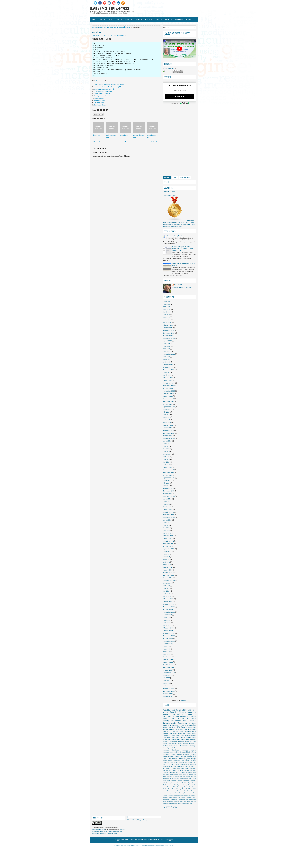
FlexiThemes (124, 845)
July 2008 (166, 646)
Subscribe (179, 96)
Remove (170, 795)
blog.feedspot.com (169, 195)
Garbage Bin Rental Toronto (165, 845)
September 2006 (169, 696)
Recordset (176, 760)
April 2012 (166, 530)
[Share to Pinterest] (102, 114)
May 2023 (166, 349)
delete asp (96, 135)
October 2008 (168, 638)
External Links (169, 723)
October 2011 (167, 546)
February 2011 (168, 567)
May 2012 (166, 528)
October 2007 (168, 670)
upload (185, 803)
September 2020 (169, 391)
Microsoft (193, 764)
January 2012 (167, 538)
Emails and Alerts (170, 744)
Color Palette (166, 780)
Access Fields (174, 774)
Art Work (179, 731)
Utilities (175, 717)
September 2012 (169, 517)
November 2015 (168, 472)
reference (193, 801)
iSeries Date (188, 799)
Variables (193, 760)
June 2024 (166, 314)
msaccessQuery (190, 735)
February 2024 (168, 325)
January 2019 (167, 428)
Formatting (180, 787)
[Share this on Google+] (104, 110)
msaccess (170, 801)
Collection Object (190, 731)
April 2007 (166, 686)
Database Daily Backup (175, 236)
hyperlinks (181, 799)
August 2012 (167, 520)
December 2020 (168, 383)
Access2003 (170, 776)
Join (181, 764)
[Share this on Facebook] (98, 110)
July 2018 (166, 443)
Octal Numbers (191, 791)
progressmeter (179, 762)
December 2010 (168, 573)
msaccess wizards (175, 772)
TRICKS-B (138, 19)
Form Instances (172, 758)
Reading (165, 795)
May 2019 (166, 417)
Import (170, 789)
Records (187, 766)
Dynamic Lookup (182, 784)
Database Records (176, 782)
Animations (178, 714)
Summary (193, 795)
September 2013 (169, 496)
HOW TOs (148, 19)
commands (174, 799)
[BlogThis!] (96, 114)
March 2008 (167, 657)
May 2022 (166, 359)
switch (169, 803)
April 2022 (166, 362)
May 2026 (166, 307)
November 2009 (169, 607)
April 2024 (166, 320)
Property (166, 733)
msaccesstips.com (98, 830)
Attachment (166, 778)
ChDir (194, 778)
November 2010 (168, 575)
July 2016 (166, 457)
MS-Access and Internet (122, 27)
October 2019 (167, 404)
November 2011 (168, 543)
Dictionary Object (178, 737)
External (169, 787)
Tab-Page (165, 797)
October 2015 (167, 475)
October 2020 (168, 388)
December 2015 (168, 470)
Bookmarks (183, 778)
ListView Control (169, 735)
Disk (175, 784)
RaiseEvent (180, 766)
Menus (165, 760)
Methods (186, 764)
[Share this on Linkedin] (107, 110)
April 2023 (166, 351)
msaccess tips (169, 727)
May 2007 (166, 683)
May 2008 (166, 651)
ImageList (182, 758)
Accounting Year (180, 776)
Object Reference (173, 748)
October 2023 (168, 335)
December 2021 (168, 367)
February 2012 (168, 536)
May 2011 (166, 559)
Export (164, 787)
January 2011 (167, 570)
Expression (170, 764)
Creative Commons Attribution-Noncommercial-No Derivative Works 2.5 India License (108, 832)
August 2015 (167, 480)
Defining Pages (186, 782)
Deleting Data (99, 103)
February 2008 (168, 659)
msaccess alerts (178, 801)
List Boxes (185, 740)
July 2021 (166, 372)
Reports (182, 712)
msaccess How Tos (177, 733)
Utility (194, 768)
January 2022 (168, 365)
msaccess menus (169, 754)
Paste (176, 793)
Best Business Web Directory (180, 224)
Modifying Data (99, 100)
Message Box (175, 791)
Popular (166, 177)
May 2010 (166, 591)
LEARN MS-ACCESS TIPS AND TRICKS (109, 8)
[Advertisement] (126, 220)
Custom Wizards (169, 746)
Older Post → (156, 142)
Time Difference (186, 768)
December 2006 (168, 688)
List (177, 789)
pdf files (187, 801)
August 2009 (167, 615)
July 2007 (166, 678)
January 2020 (168, 396)
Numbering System (169, 766)
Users (183, 797)
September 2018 (169, 438)
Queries (180, 723)
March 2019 (167, 422)
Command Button (185, 752)
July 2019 (166, 412)
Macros (193, 758)
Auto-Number (188, 756)
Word (194, 797)
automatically (166, 799)
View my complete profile (181, 287)
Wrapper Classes (183, 770)
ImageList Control (174, 740)
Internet (168, 19)
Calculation (167, 737)
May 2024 (166, 317)
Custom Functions (189, 744)
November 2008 (169, 636)
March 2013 (167, 507)
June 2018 (166, 446)
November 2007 (169, 667)
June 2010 (166, 588)
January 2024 (167, 328)
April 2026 (166, 309)
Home (94, 19)
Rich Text (176, 795)
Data (194, 742)
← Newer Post (97, 142)
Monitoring (183, 791)
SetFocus (187, 795)
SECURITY (158, 19)
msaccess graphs (189, 750)
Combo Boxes (191, 733)
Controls (188, 742)
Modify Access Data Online (103, 96)
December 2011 (168, 541)
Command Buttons (177, 742)
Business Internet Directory (180, 222)
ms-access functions (188, 748)
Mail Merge (189, 789)
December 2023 (168, 330)
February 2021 (168, 378)
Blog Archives (185, 177)
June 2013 (166, 504)
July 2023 (166, 343)
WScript (165, 770)
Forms (166, 709)
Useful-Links (169, 192)
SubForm (169, 768)
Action (188, 776)
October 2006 (168, 694)
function (165, 772)
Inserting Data (99, 98)
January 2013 (167, 509)
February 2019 (168, 425)
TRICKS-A (128, 19)
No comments (119, 35)
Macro (184, 789)
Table (174, 768)
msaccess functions (171, 750)
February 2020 (168, 393)
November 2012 (168, 515)
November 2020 (169, 386)
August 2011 (167, 551)
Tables (178, 768)
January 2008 (168, 662)
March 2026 (167, 312)
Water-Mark (188, 797)
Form (180, 744)
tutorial (184, 772)
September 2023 (169, 338)
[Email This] (94, 114)
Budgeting (189, 778)
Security (193, 766)
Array (188, 723)
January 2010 (167, 601)
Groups (186, 787)
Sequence (182, 795)
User (179, 797)
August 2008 (167, 644)
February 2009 (168, 628)
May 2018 (166, 449)
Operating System (168, 793)
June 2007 (166, 680)
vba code (189, 803)
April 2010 (166, 594)
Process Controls (169, 731)
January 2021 (167, 380)
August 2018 (167, 441)
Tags (174, 177)
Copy (194, 762)
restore (165, 803)
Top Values (185, 760)
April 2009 (166, 623)
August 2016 (167, 454)
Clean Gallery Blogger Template (138, 820)
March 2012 (167, 533)
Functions (176, 710)
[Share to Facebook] (100, 114)
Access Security (175, 756)
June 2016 (166, 459)
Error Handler (192, 784)
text (172, 803)
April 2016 (166, 465)
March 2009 (167, 625)
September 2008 (169, 641)
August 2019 (167, 409)
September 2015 (169, 478)
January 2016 (167, 467)
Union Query (173, 797)
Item (188, 758)
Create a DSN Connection (103, 91)
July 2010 (166, 586)
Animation (193, 776)
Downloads (192, 727)
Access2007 (188, 762)
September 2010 (169, 580)
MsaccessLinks (190, 729)
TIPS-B (110, 19)
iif (193, 799)
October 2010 (167, 578)
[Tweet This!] (101, 110)
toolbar (175, 803)
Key (164, 748)
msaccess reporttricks (171, 752)
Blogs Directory (176, 226)
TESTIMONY (179, 19)
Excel (164, 764)
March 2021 (167, 375)
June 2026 (166, 304)
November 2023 (168, 333)
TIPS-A (102, 19)
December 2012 (168, 512)
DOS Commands (182, 746)
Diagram (171, 784)
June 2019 (166, 414)
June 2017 (166, 451)
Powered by (174, 103)
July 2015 (166, 483)
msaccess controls (188, 717)
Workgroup (172, 770)
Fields (177, 764)
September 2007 (169, 672)
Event (188, 737)
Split (164, 768)
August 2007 (167, 675)
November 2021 (168, 370)
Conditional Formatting (189, 780)
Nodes (170, 760)
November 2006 (169, 691)
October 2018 (167, 436)
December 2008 (168, 633)
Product (190, 793)
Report (194, 752)
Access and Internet (105, 27)
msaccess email (168, 762)
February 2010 (168, 599)
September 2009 (169, 612)
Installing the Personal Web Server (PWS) (109, 84)
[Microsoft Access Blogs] (175, 220)
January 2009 (168, 630)
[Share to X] (98, 114)
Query (178, 735)
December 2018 (168, 430)
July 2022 (166, 357)
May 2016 (166, 462)
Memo (168, 791)
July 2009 (166, 617)
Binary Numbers (174, 778)
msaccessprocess (183, 754)
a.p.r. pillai (178, 284)
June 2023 (166, 346)
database (193, 770)
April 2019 (166, 420)
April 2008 (166, 654)
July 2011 (166, 554)
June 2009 (166, 620)
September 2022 (169, 354)
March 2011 (167, 565)
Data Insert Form (100, 105)
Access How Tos (183, 774)
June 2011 (166, 557)
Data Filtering (167, 782)
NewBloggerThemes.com (148, 845)
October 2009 (168, 609)
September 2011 (168, 549)
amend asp (97, 32)
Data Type (192, 746)
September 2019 (169, 407)
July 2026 (166, 301)
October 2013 (167, 494)
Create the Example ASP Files (104, 89)
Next (97, 81)
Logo (180, 789)
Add (182, 756)
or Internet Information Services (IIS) (107, 87)
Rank (194, 793)
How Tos (186, 710)
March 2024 (167, 322)
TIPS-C (119, 19)
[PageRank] (178, 72)
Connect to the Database (102, 93)
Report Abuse (170, 807)
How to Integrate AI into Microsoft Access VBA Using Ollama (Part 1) (182, 248)
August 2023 (167, 341)
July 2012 (166, 522)
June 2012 (166, 525)
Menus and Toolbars (176, 729)
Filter (174, 787)
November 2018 (168, 433)
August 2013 (167, 499)
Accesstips (191, 725)
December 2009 (168, 604)
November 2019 (168, 401)
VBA (182, 735)
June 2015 (166, 486)
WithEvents (182, 727)
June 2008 (166, 649)
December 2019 (168, 399)
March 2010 (167, 596)
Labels (174, 789)
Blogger (184, 700)
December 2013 (168, 488)
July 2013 (166, 501)
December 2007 (168, 665)
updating (180, 803)
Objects (165, 729)
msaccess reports (178, 725)
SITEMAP (188, 19)
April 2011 (166, 562)
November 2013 (168, 491)
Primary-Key (182, 793)
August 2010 (167, 583)
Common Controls (176, 780)
